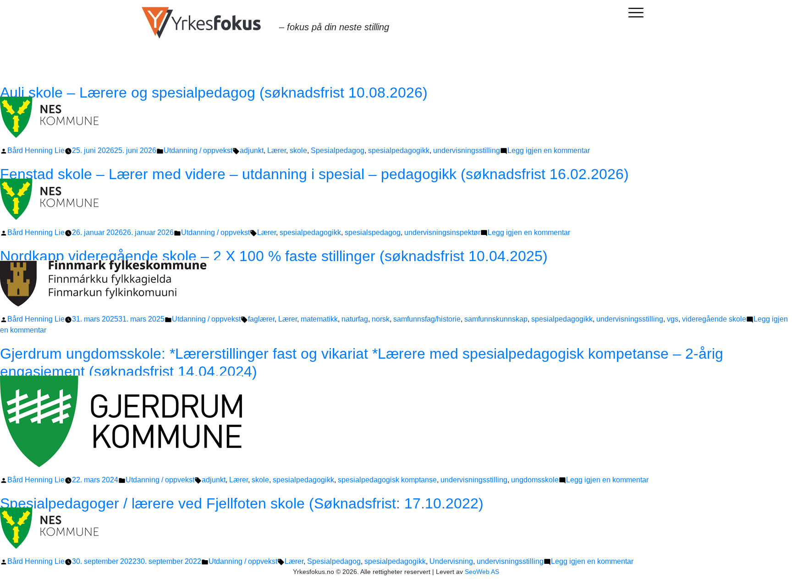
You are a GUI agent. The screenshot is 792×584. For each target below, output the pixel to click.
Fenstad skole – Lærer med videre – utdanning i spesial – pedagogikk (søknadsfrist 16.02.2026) (314, 174)
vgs (672, 319)
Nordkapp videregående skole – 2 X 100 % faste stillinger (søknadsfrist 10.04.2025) (274, 256)
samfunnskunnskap (496, 319)
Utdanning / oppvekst (198, 150)
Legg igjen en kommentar (548, 150)
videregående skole (714, 319)
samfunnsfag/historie (427, 319)
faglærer (261, 319)
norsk (381, 319)
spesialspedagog (373, 232)
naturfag (354, 319)
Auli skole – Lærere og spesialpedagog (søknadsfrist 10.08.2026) (227, 92)
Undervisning (451, 561)
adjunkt (252, 150)
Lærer (276, 150)
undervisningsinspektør (442, 232)
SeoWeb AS (482, 571)
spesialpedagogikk (398, 150)
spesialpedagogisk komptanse (387, 480)
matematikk (319, 319)
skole (298, 150)
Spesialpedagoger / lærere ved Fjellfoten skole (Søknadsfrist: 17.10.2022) (242, 503)
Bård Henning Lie (36, 150)
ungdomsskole (535, 480)
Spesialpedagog (337, 150)
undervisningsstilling (466, 150)
